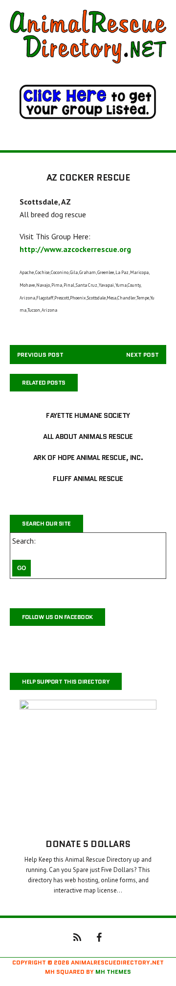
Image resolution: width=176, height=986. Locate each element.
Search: (24, 541)
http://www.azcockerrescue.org (75, 249)
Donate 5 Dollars (87, 844)
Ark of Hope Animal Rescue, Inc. (88, 457)
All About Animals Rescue (87, 436)
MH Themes (113, 971)
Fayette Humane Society (88, 415)
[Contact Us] (77, 936)
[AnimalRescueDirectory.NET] (88, 37)
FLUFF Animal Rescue (88, 478)
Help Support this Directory (66, 681)
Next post (142, 354)
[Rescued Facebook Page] (99, 936)
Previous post (40, 354)
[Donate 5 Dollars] (88, 822)
